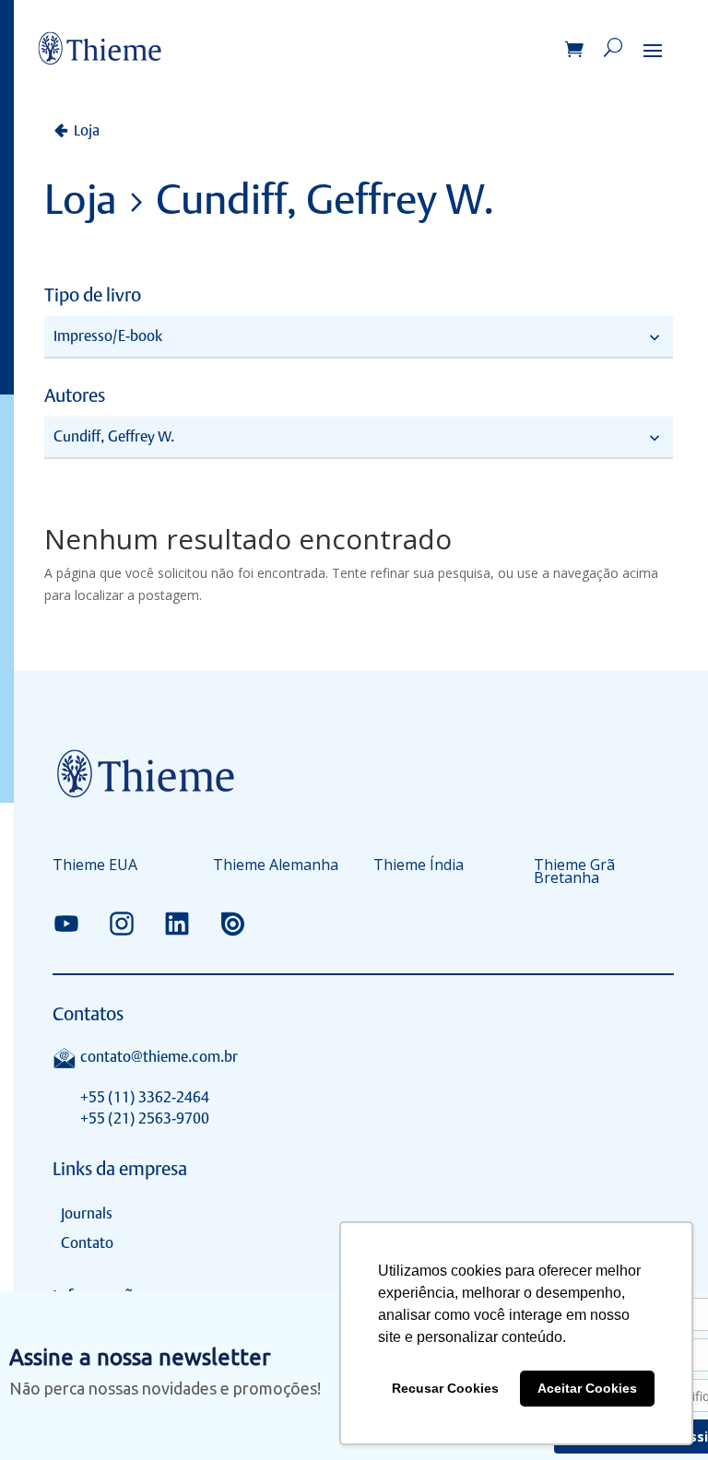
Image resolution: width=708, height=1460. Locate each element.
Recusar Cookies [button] (445, 1388)
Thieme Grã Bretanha (574, 873)
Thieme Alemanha (275, 866)
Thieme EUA (95, 866)
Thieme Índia (418, 866)
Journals (86, 1213)
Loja (87, 130)
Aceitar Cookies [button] (587, 1388)
